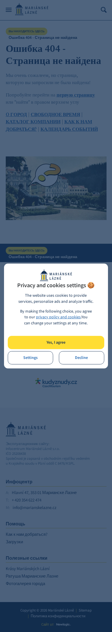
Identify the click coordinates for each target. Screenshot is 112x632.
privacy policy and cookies (58, 317)
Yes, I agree (56, 342)
